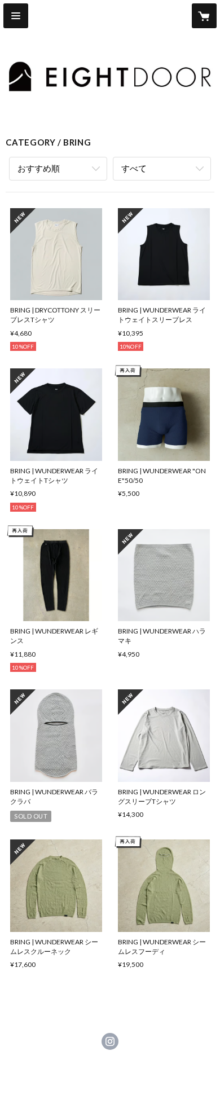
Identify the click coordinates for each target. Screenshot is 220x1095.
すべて (134, 168)
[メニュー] (15, 15)
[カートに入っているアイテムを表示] (204, 15)
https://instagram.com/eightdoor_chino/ (110, 1041)
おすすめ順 (38, 168)
